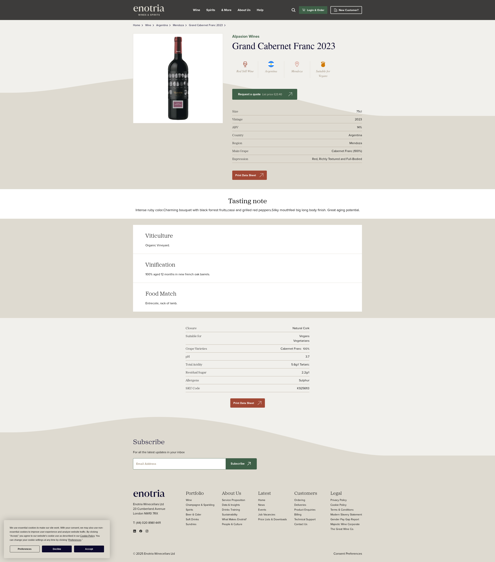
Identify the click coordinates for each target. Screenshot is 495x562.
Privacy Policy (338, 500)
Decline (57, 549)
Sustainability (229, 514)
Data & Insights (231, 505)
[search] (293, 10)
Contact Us (300, 524)
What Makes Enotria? (234, 519)
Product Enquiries (305, 510)
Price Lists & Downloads (272, 519)
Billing (297, 514)
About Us (231, 493)
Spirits (210, 10)
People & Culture (232, 524)
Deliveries (300, 505)
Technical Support (305, 519)
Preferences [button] (74, 540)
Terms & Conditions (342, 510)
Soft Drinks (192, 519)
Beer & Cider (193, 514)
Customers (305, 493)
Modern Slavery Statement (346, 514)
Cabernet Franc (291, 348)
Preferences (25, 549)
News (261, 505)
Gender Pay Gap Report (344, 519)
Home (136, 25)
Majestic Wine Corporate (345, 524)
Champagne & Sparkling (200, 505)
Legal (336, 493)
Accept (89, 549)
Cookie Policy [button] (87, 536)
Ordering (299, 500)
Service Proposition (233, 500)
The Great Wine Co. (342, 529)
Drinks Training (231, 510)
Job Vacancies (266, 514)
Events (262, 510)
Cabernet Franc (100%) (347, 151)
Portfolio (195, 493)
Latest (264, 493)
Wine (196, 10)
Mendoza (178, 25)
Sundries (191, 524)
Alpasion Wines (245, 36)
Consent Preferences (348, 553)
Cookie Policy (338, 505)
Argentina (162, 25)
